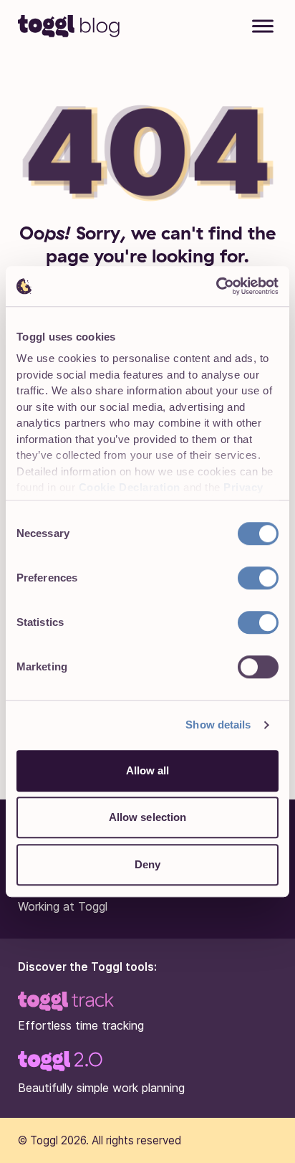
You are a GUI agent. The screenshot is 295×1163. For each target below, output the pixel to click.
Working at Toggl (62, 906)
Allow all (148, 770)
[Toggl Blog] (69, 25)
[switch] (258, 577)
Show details (218, 724)
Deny (147, 864)
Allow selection (148, 817)
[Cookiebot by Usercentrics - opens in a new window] (216, 286)
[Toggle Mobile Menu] (263, 27)
